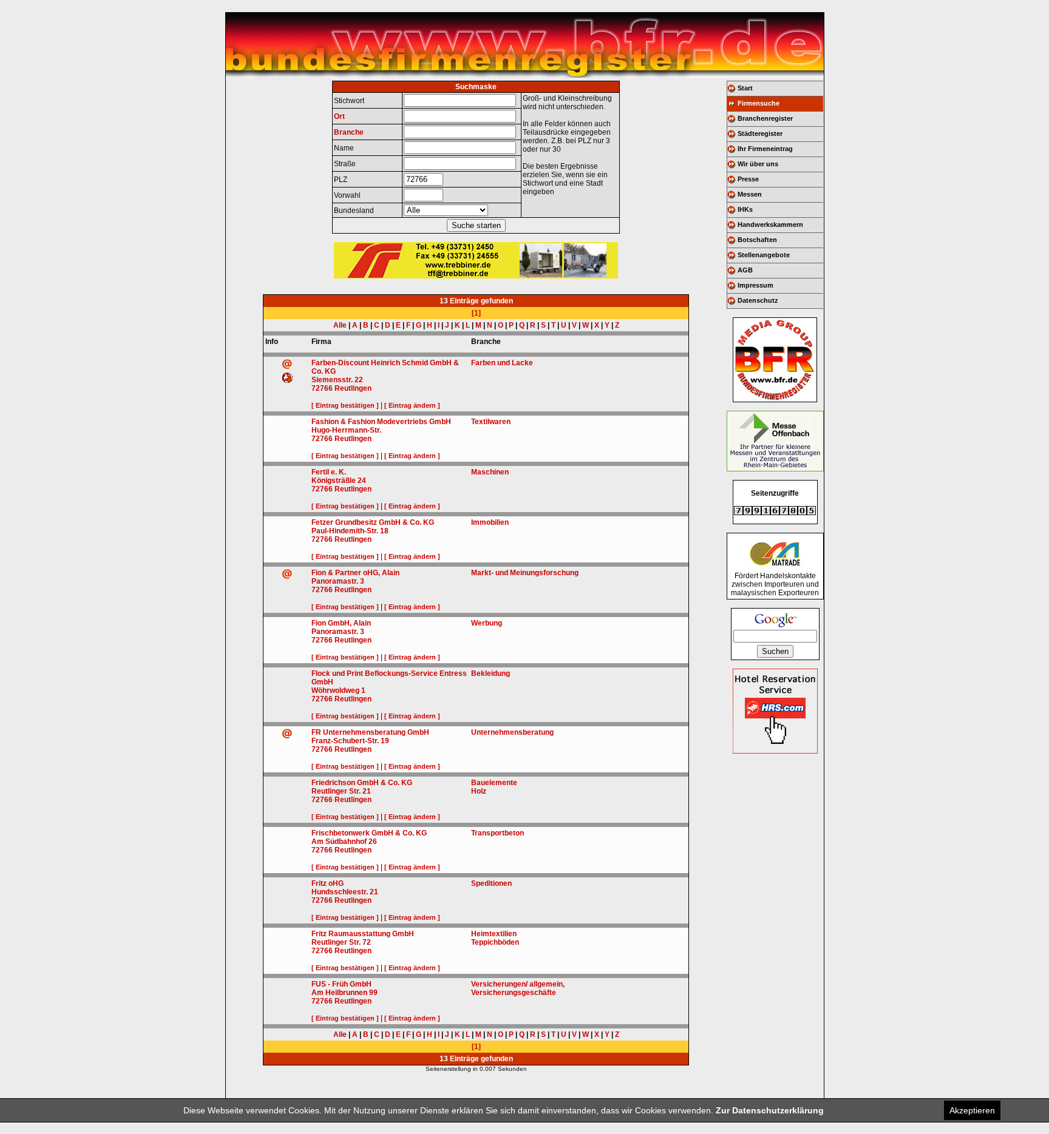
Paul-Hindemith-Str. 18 (350, 531)
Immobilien (490, 522)
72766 (322, 388)
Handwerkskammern (770, 224)
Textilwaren (491, 421)
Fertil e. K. (328, 472)
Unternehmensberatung (512, 732)
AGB (745, 270)
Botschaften (757, 239)
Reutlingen (353, 388)
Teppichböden (495, 942)
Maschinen (490, 472)
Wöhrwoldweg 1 (338, 690)
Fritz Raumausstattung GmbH (362, 934)
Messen (750, 194)
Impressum (755, 285)
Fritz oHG (327, 883)
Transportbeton (497, 833)
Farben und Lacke (502, 363)
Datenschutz (758, 300)
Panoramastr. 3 (337, 581)
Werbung (486, 623)
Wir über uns (758, 163)
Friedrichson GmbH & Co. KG (361, 782)
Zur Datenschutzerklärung (770, 1110)
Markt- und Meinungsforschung (525, 573)
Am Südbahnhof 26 (344, 841)
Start (745, 88)
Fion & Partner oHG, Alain (355, 573)
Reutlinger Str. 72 (341, 942)
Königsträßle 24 (338, 480)
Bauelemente (494, 782)
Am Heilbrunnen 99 (344, 992)
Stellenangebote (764, 254)
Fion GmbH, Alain (341, 623)
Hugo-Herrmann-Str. (346, 430)
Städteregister (760, 133)
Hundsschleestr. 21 (344, 892)
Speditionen (491, 883)
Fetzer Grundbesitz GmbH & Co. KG (372, 522)
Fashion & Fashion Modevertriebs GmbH (381, 421)
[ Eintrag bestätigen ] (345, 405)
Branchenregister (765, 118)
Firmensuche (758, 103)
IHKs (745, 209)
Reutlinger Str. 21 (341, 791)
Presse (748, 179)
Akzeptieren (972, 1110)
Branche (349, 132)
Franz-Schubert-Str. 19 (350, 741)
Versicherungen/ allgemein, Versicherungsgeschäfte (518, 988)
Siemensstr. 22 (337, 380)
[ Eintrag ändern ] (412, 405)
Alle (340, 325)
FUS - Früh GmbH (341, 984)
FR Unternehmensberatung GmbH (370, 732)
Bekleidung (490, 673)
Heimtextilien (494, 934)
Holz (478, 791)
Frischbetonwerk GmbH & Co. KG (369, 833)
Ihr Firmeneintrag (765, 148)
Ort (339, 116)
